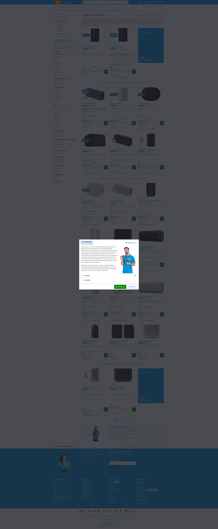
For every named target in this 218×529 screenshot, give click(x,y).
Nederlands (131, 243)
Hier (82, 270)
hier (91, 265)
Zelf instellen (132, 286)
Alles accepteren (120, 286)
